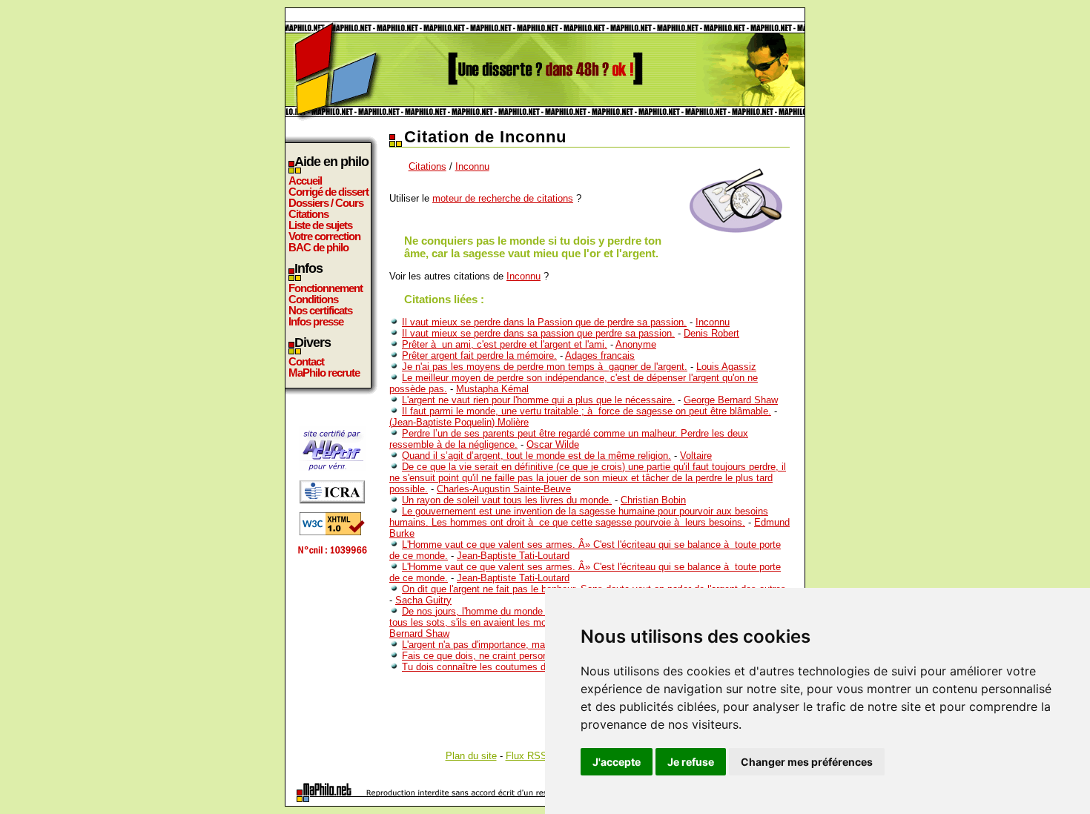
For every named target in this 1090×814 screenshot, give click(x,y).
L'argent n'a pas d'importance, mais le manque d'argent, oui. (530, 644)
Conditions (313, 299)
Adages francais (600, 355)
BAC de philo (318, 247)
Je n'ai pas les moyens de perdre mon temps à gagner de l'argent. (544, 366)
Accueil (305, 180)
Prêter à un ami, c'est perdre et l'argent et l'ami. (504, 344)
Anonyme (635, 344)
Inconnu (472, 166)
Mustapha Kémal (492, 388)
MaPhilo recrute (324, 372)
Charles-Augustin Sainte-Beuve (504, 488)
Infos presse (315, 321)
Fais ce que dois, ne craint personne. (481, 655)
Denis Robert (711, 333)
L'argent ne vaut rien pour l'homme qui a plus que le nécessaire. (538, 400)
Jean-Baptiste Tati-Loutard (513, 555)
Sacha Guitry (423, 600)
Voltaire (696, 455)
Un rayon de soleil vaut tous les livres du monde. (507, 500)
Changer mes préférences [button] (807, 761)
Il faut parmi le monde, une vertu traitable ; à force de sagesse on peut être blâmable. (586, 411)
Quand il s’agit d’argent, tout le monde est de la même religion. (536, 455)
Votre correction (324, 236)
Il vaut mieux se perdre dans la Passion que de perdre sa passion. (544, 322)
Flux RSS (526, 755)
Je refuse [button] (690, 761)
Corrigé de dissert (328, 191)
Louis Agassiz (726, 366)
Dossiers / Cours (325, 202)
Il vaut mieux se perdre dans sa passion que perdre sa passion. (538, 333)
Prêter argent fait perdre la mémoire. (479, 355)
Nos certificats (320, 310)
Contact (306, 361)
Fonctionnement (325, 288)
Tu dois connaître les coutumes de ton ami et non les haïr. (527, 666)
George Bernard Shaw (731, 400)
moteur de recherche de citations (502, 198)
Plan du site (471, 755)
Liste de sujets (320, 225)
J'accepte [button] (616, 761)
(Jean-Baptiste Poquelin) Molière (459, 422)
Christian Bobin (653, 500)
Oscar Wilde (552, 444)
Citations (308, 213)
